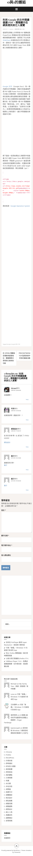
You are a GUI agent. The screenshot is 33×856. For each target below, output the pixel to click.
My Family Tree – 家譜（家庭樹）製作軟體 (19, 686)
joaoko (11, 29)
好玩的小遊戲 (10, 766)
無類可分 (9, 792)
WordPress (10, 758)
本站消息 (9, 786)
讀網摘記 (9, 818)
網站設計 (7, 442)
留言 (3, 510)
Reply (27, 399)
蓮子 (12, 456)
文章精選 (9, 778)
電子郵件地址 (6, 545)
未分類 (8, 783)
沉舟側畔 (14, 704)
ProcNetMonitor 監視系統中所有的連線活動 (24, 355)
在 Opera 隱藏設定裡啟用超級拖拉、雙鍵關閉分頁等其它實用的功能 (9, 358)
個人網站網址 (6, 555)
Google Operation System (20, 206)
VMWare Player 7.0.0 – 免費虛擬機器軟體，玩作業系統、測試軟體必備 (16, 663)
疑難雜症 (9, 795)
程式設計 (9, 798)
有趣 (7, 781)
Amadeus (29, 850)
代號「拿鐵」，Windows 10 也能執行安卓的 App (19, 696)
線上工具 (22, 29)
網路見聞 (17, 29)
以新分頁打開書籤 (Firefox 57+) (17, 658)
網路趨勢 (9, 806)
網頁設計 (14, 429)
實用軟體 (9, 769)
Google (9, 344)
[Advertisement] (16, 67)
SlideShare (7, 40)
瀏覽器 (8, 789)
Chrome (9, 752)
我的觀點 (9, 775)
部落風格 (9, 821)
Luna (12, 694)
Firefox (8, 755)
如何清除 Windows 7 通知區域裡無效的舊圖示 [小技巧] (19, 730)
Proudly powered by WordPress (10, 850)
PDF (19, 344)
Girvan (13, 388)
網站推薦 (9, 801)
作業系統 (9, 761)
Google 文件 (7, 86)
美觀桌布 (9, 815)
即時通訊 (9, 763)
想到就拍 (9, 772)
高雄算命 (7, 838)
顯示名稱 (5, 535)
